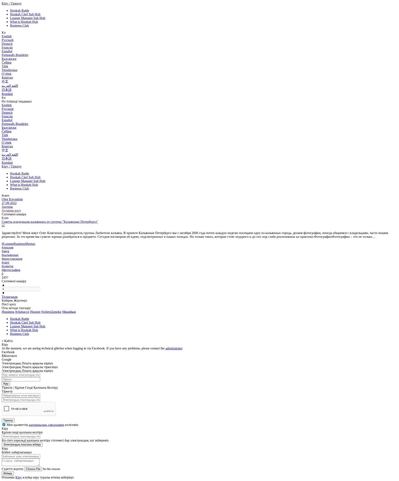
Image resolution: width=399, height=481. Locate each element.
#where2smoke (51, 311)
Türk (5, 66)
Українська (9, 70)
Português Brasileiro (15, 55)
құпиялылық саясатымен (46, 425)
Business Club (19, 25)
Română (7, 94)
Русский (8, 40)
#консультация (12, 258)
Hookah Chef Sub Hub (25, 14)
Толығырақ (10, 296)
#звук (5, 251)
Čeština (6, 62)
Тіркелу (8, 420)
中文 (5, 81)
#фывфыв (69, 311)
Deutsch (7, 44)
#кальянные (10, 255)
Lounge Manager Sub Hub (27, 18)
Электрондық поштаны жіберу (22, 444)
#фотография (11, 270)
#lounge (35, 311)
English (7, 36)
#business (8, 311)
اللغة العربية (10, 86)
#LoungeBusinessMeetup (18, 243)
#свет (5, 262)
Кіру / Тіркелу (12, 3)
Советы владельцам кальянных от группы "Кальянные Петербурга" (50, 221)
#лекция (7, 247)
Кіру (6, 383)
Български (9, 58)
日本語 (7, 89)
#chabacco (22, 311)
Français (7, 47)
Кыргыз (7, 77)
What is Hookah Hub (24, 21)
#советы (7, 266)
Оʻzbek (6, 73)
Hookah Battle (19, 10)
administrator (173, 348)
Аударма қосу (11, 210)
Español (7, 51)
